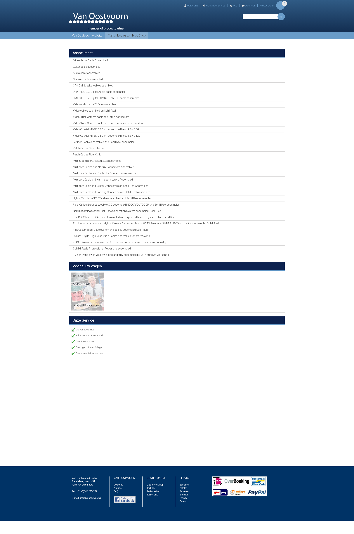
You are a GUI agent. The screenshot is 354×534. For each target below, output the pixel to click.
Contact (183, 501)
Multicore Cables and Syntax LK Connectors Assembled (105, 173)
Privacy (183, 498)
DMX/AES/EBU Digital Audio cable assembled (99, 91)
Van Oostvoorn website (87, 35)
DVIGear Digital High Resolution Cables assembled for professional (111, 236)
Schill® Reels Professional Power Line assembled (102, 248)
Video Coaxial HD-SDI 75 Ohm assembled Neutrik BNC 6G (106, 129)
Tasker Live (152, 494)
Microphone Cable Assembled (90, 60)
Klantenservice (215, 5)
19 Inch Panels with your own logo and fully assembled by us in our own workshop (121, 254)
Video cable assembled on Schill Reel (94, 110)
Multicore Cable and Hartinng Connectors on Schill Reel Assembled (111, 192)
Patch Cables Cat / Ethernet (88, 148)
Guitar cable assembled (86, 66)
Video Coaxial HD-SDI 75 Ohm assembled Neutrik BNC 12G (106, 135)
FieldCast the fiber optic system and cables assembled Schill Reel (110, 229)
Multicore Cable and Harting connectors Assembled (103, 179)
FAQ (235, 5)
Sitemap (184, 494)
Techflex (151, 488)
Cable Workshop (155, 484)
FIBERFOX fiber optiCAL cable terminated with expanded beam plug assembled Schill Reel (124, 217)
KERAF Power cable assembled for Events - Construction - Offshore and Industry (119, 242)
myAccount (267, 5)
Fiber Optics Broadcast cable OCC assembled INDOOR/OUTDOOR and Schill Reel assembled (126, 204)
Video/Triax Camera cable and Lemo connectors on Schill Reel (109, 123)
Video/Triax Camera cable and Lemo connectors (101, 116)
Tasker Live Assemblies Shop (127, 35)
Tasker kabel (153, 491)
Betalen (183, 488)
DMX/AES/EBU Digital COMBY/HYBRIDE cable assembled (106, 98)
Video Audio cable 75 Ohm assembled (95, 104)
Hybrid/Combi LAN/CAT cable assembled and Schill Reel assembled (112, 198)
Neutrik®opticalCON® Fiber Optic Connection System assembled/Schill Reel (117, 210)
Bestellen (184, 484)
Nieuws (118, 488)
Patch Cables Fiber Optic (87, 154)
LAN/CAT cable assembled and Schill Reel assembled (104, 142)
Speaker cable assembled (88, 79)
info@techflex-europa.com (87, 305)
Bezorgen (184, 491)
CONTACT (250, 5)
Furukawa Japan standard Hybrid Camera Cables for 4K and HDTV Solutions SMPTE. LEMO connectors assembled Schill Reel (146, 223)
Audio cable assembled (86, 73)
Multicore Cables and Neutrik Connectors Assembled (103, 167)
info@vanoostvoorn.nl (91, 498)
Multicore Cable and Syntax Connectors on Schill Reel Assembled (110, 185)
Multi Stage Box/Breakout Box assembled (97, 160)
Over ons (192, 5)
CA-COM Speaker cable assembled (93, 85)
